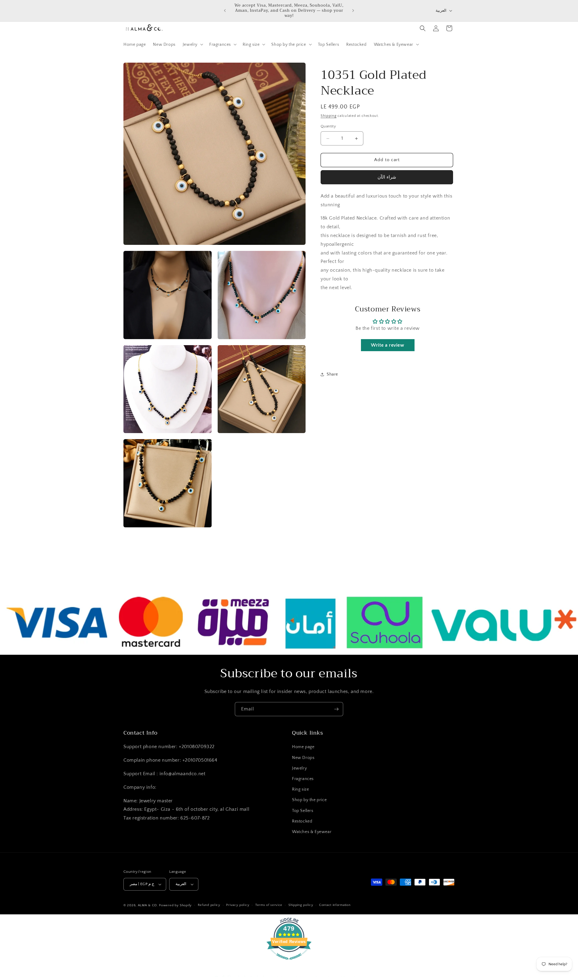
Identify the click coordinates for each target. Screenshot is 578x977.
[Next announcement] (353, 10)
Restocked (302, 821)
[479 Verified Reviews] (289, 963)
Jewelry (299, 768)
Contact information (334, 905)
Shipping (329, 116)
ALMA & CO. (148, 905)
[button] (192, 44)
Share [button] (332, 374)
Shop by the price (309, 800)
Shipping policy (300, 905)
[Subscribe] (336, 709)
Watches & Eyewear (311, 831)
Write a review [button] (387, 345)
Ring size (300, 789)
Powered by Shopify (175, 905)
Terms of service (268, 905)
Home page (303, 747)
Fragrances (303, 778)
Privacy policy (237, 905)
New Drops (303, 757)
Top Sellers (302, 810)
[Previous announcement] (225, 10)
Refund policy (209, 905)
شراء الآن (387, 177)
